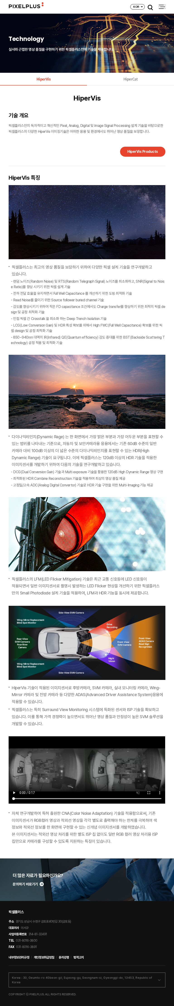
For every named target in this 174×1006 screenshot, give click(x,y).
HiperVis (43, 79)
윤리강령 (64, 957)
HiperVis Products (142, 151)
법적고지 (78, 957)
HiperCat (130, 79)
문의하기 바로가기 (25, 884)
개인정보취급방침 (44, 957)
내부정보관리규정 (19, 957)
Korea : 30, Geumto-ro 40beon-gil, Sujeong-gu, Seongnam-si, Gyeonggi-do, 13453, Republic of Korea (82, 980)
